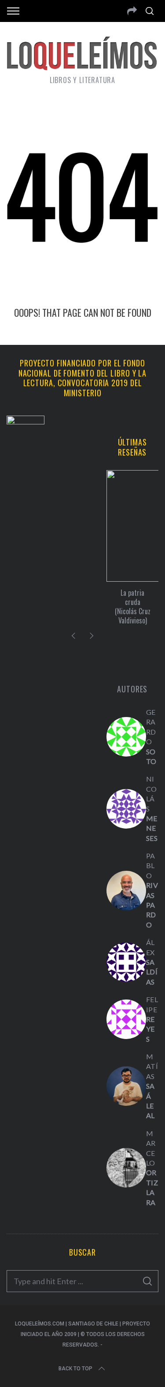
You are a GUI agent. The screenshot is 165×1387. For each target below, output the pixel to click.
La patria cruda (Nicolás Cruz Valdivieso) (132, 606)
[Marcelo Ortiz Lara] (126, 1168)
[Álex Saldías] (126, 962)
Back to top (75, 1368)
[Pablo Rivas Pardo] (126, 890)
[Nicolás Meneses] (126, 809)
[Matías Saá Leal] (126, 1086)
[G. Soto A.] (126, 737)
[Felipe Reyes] (126, 1019)
